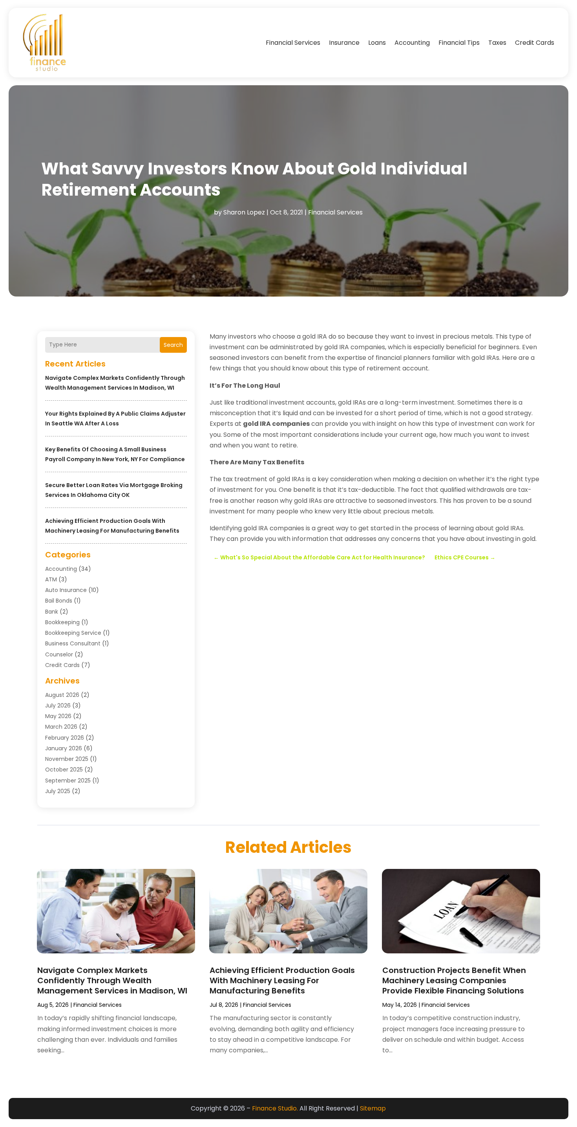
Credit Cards (534, 42)
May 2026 (58, 716)
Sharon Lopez (244, 212)
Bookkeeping (62, 622)
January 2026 (63, 748)
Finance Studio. (275, 1108)
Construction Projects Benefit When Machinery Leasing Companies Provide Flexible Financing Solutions (454, 980)
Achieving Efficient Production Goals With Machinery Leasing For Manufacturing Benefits (282, 980)
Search (173, 345)
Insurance (344, 42)
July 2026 (58, 705)
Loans (377, 42)
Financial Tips (459, 42)
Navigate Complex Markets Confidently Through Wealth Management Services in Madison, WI (112, 980)
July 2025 (57, 791)
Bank (51, 612)
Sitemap (373, 1108)
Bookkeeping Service (73, 633)
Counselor (59, 654)
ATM (51, 579)
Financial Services (293, 42)
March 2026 (61, 727)
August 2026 (62, 695)
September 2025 (68, 780)
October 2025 (64, 769)
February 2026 (64, 738)
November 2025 (66, 759)
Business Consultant (72, 643)
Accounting (412, 42)
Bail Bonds (58, 601)
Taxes (497, 42)
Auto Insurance (66, 590)
